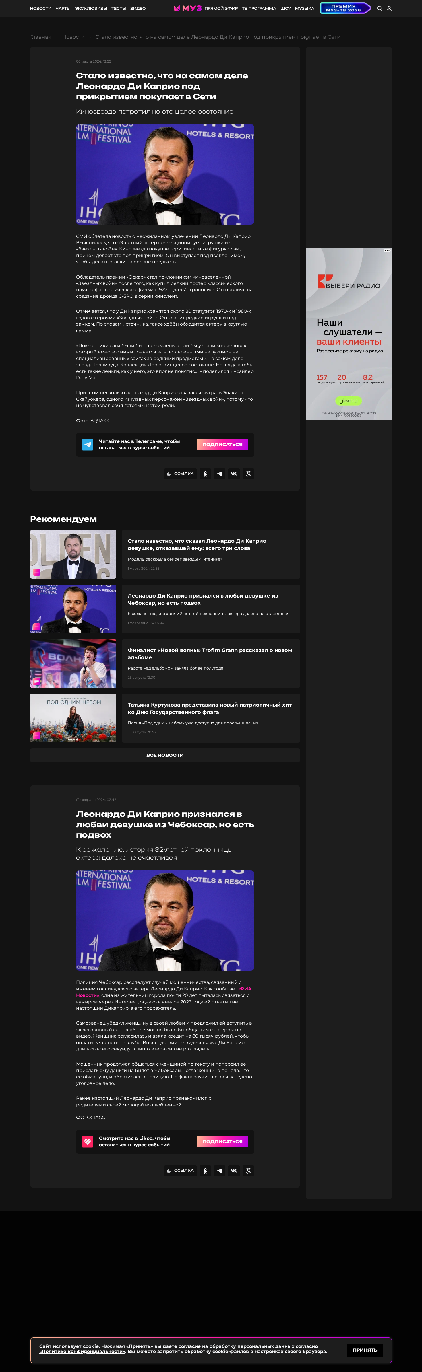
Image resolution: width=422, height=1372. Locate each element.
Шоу (285, 8)
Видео (138, 8)
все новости (165, 755)
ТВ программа (259, 8)
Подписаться (223, 444)
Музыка (304, 8)
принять (365, 1350)
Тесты (118, 8)
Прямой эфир (221, 8)
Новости (40, 8)
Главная (40, 37)
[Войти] (389, 8)
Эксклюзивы (91, 8)
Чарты (63, 8)
